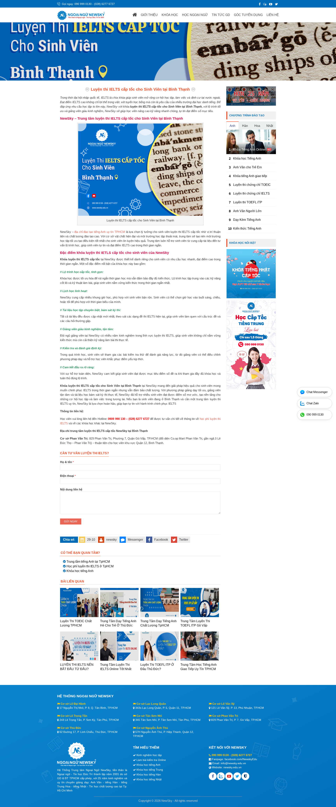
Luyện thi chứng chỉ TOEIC (252, 184)
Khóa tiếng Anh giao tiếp (250, 176)
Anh (232, 125)
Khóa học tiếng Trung (149, 769)
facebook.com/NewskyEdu (241, 759)
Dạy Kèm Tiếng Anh (247, 219)
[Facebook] (260, 4)
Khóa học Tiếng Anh (247, 158)
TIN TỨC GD (221, 15)
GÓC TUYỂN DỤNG (248, 15)
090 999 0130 (83, 3)
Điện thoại (68, 475)
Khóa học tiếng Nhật (149, 779)
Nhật (269, 125)
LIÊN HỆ (273, 15)
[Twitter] (276, 4)
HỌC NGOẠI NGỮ (195, 15)
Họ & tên (67, 462)
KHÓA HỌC (170, 15)
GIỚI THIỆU (149, 15)
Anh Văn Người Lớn (247, 211)
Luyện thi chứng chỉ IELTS (251, 193)
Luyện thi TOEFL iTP (247, 202)
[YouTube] (270, 4)
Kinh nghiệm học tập (149, 755)
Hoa (257, 125)
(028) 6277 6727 (104, 3)
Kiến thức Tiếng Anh (247, 228)
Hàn (245, 125)
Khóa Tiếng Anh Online (249, 149)
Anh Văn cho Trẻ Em (247, 167)
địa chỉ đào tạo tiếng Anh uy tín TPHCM (99, 231)
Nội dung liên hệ (71, 489)
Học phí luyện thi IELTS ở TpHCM (90, 566)
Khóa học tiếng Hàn (148, 774)
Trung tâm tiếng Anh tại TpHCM (88, 561)
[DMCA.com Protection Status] (245, 776)
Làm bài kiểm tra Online (151, 759)
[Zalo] (264, 4)
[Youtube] (229, 776)
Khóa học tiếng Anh (80, 571)
